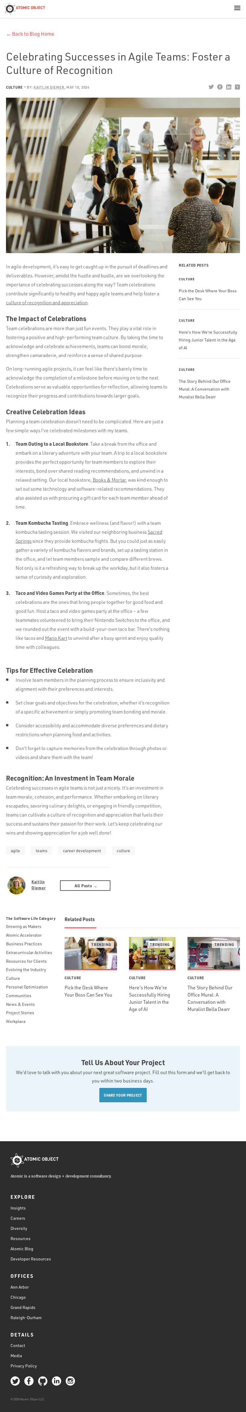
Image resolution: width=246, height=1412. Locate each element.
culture (123, 850)
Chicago (18, 1297)
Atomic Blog (21, 1248)
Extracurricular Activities (29, 952)
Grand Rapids (22, 1307)
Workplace (16, 1021)
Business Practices (24, 943)
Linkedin (228, 87)
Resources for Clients (26, 961)
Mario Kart (56, 638)
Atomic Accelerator (24, 935)
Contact (17, 1345)
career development (82, 850)
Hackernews (237, 87)
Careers (17, 1218)
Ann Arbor (19, 1286)
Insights (18, 1207)
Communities (19, 995)
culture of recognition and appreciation (47, 303)
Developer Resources (30, 1258)
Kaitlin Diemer (39, 884)
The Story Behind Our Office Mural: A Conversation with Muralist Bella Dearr (205, 389)
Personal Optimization (27, 986)
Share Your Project (123, 1095)
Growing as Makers (23, 926)
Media (16, 1355)
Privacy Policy (23, 1365)
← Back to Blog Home (30, 34)
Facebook (220, 87)
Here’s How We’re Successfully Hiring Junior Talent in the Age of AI (208, 339)
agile (15, 850)
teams (41, 850)
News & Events (20, 1004)
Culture (14, 87)
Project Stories (20, 1012)
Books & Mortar (109, 480)
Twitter (211, 87)
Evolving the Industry (26, 969)
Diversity (18, 1228)
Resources (20, 1238)
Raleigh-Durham (26, 1317)
